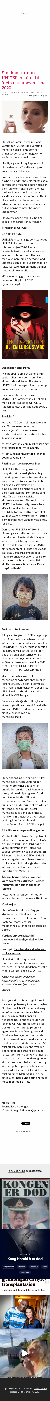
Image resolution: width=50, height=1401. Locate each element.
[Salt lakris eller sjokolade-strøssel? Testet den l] (25, 1353)
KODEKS (36, 1392)
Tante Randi (12, 966)
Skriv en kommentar (25, 1131)
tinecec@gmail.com (34, 1110)
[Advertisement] (25, 39)
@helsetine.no (16, 1170)
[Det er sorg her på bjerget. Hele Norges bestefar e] (25, 1204)
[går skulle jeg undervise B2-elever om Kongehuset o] (25, 1254)
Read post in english (37, 95)
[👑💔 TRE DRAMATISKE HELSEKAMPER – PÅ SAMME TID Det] (25, 1304)
